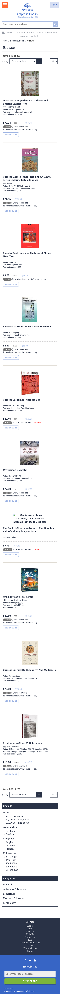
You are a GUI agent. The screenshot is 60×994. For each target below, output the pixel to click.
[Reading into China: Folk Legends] (22, 794)
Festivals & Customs (14, 898)
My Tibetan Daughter (15, 469)
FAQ (30, 939)
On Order (10, 834)
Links (30, 951)
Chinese (10, 845)
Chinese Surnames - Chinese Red (21, 399)
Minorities (9, 893)
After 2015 (11, 857)
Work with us (30, 948)
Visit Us (30, 934)
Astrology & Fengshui (15, 889)
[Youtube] (35, 960)
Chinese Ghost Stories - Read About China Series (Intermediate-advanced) (27, 180)
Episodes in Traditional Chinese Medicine (27, 326)
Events (30, 925)
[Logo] (27, 10)
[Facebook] (25, 960)
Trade (30, 945)
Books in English (17, 41)
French (10, 848)
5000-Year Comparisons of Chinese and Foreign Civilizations (25, 103)
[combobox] (30, 24)
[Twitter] (30, 960)
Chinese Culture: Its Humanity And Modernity (29, 669)
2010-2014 (11, 860)
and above (17, 822)
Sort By (5, 62)
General (7, 884)
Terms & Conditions (30, 942)
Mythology (9, 902)
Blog (30, 928)
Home (5, 41)
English (10, 842)
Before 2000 (12, 869)
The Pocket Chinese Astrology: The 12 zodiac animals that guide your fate (28, 530)
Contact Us (30, 937)
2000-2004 (11, 866)
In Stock (10, 830)
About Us (30, 931)
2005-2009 (11, 863)
